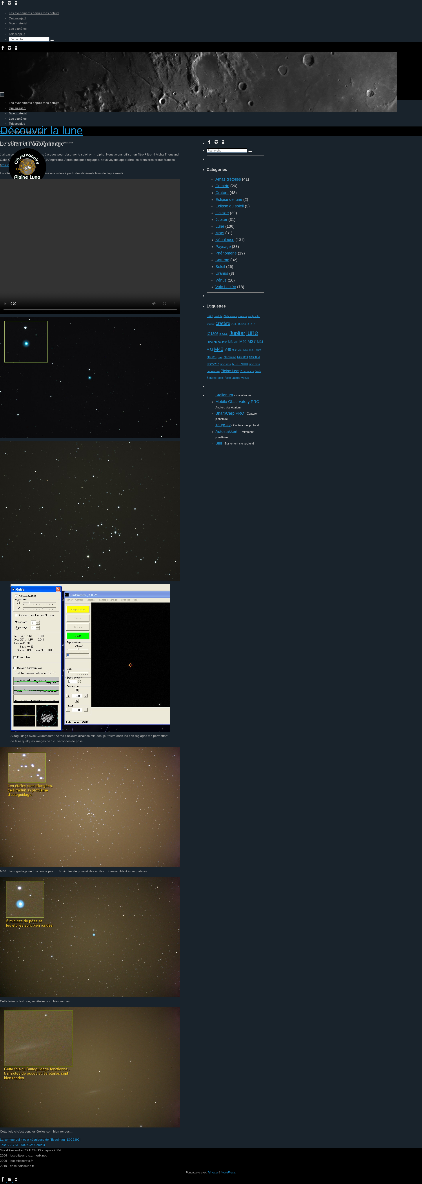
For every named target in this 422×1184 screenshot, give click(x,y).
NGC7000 (240, 364)
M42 (218, 349)
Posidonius (247, 371)
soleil (221, 377)
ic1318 (251, 324)
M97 (258, 349)
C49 (210, 316)
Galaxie (222, 213)
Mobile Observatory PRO (237, 401)
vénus (245, 377)
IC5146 (223, 334)
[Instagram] (10, 4)
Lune (219, 226)
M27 (251, 341)
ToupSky (223, 425)
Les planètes (18, 28)
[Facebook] (3, 4)
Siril (218, 443)
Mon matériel (18, 23)
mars (211, 356)
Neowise (230, 357)
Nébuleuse (224, 240)
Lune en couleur (217, 342)
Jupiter (221, 219)
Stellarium (224, 395)
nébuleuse (213, 371)
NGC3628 (225, 364)
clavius (242, 316)
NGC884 (254, 357)
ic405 (234, 324)
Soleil (3, 132)
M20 (242, 342)
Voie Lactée (225, 287)
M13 (236, 342)
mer (220, 357)
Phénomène (226, 253)
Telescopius (17, 34)
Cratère (222, 192)
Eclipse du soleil (229, 206)
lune (252, 332)
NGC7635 (254, 364)
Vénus (221, 280)
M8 (230, 342)
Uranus (221, 273)
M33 (210, 349)
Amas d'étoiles (228, 179)
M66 (245, 350)
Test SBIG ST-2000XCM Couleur (22, 1145)
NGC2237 (213, 364)
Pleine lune (230, 371)
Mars (219, 233)
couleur (211, 324)
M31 (260, 342)
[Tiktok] (16, 4)
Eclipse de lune (228, 199)
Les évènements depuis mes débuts (34, 13)
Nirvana (213, 1172)
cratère (223, 323)
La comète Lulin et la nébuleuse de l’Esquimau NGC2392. (40, 1139)
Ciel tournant (230, 316)
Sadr (258, 371)
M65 (240, 350)
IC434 (242, 324)
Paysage (223, 246)
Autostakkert (226, 431)
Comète (222, 186)
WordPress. (228, 1172)
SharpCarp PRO (229, 413)
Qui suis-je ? (17, 18)
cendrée (218, 316)
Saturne (222, 260)
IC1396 (212, 334)
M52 (234, 350)
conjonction (254, 316)
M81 (252, 349)
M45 (227, 349)
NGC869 (242, 357)
